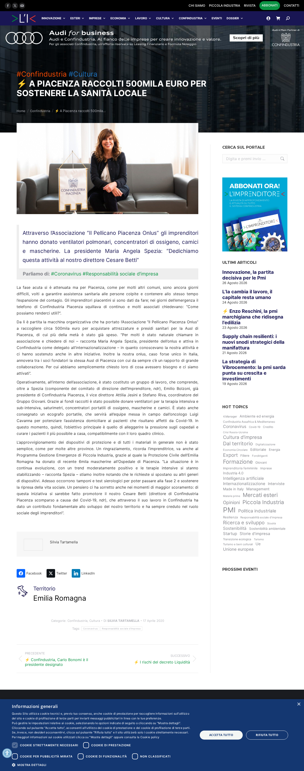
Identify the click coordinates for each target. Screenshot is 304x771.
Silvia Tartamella (64, 542)
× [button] (298, 704)
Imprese (95, 18)
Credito (268, 427)
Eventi (217, 18)
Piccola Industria (263, 502)
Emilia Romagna (59, 598)
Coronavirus (90, 628)
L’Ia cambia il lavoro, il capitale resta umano (247, 294)
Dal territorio (238, 444)
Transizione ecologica (237, 539)
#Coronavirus (66, 274)
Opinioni (231, 502)
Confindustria (191, 18)
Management (258, 489)
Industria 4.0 (233, 473)
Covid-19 (254, 427)
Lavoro (141, 18)
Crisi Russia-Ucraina (235, 432)
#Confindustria (42, 74)
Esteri (75, 18)
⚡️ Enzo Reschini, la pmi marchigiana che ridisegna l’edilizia (252, 316)
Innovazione (51, 18)
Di (121, 621)
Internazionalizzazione (244, 483)
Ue (258, 543)
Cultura (163, 18)
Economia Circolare (235, 450)
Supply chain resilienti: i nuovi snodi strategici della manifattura (253, 342)
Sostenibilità (235, 528)
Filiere (244, 455)
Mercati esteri (260, 495)
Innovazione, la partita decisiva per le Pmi (248, 275)
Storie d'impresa (255, 533)
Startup (230, 533)
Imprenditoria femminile (240, 468)
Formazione (238, 461)
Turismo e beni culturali (238, 544)
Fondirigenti (260, 455)
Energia (274, 450)
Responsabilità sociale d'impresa (121, 628)
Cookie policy (150, 737)
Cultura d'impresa (242, 437)
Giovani (261, 462)
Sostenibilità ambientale (267, 528)
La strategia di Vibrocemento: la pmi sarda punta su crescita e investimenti (254, 370)
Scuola (271, 523)
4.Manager (230, 416)
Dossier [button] (233, 18)
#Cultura (83, 74)
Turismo (259, 539)
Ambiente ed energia (257, 416)
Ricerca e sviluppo (244, 522)
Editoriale (258, 449)
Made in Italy (233, 489)
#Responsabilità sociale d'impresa (120, 274)
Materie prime (231, 496)
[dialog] (152, 735)
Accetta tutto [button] (221, 735)
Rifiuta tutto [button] (267, 735)
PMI (229, 510)
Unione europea (238, 549)
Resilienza (230, 517)
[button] (102, 764)
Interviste (276, 483)
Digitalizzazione (265, 444)
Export (230, 455)
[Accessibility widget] (7, 753)
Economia (118, 18)
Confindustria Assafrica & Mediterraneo (249, 421)
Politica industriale (257, 511)
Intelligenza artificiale (243, 478)
